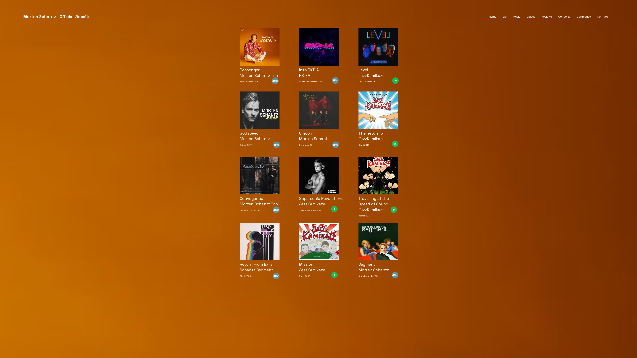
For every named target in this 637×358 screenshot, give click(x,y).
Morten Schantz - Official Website (57, 16)
